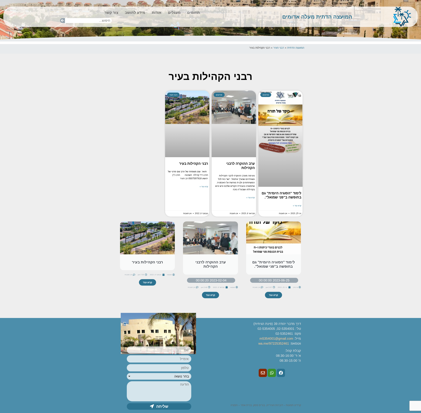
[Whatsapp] (272, 373)
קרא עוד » (297, 206)
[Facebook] (281, 373)
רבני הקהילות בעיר (193, 163)
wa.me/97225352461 (273, 343)
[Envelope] (263, 373)
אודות (156, 13)
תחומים (193, 13)
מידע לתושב (135, 13)
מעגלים (174, 13)
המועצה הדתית (295, 47)
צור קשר (111, 13)
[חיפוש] (62, 20)
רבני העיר (278, 47)
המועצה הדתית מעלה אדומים (317, 17)
